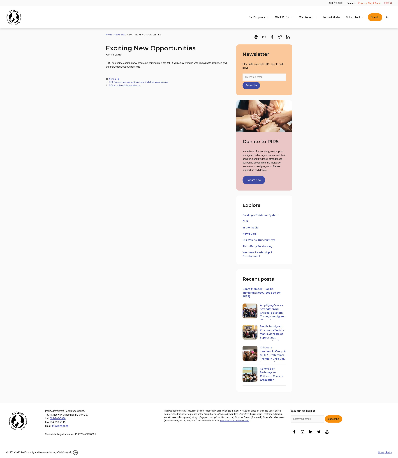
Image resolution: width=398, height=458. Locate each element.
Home (109, 34)
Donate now (254, 180)
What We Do (282, 17)
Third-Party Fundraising (257, 246)
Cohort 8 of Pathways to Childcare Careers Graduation (271, 374)
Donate (375, 17)
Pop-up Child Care (369, 3)
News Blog (120, 34)
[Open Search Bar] (387, 17)
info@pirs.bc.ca (60, 425)
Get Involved (353, 17)
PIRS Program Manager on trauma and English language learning (138, 82)
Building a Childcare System (260, 215)
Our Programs (257, 17)
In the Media (250, 227)
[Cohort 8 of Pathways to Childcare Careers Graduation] (250, 375)
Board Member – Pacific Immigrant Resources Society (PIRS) (261, 293)
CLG (245, 221)
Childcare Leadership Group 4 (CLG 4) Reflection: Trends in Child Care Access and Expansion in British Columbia (273, 354)
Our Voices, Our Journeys (259, 240)
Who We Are (306, 17)
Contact (351, 3)
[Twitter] (318, 432)
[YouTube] (327, 432)
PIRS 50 (388, 3)
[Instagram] (302, 432)
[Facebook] (294, 432)
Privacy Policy (385, 452)
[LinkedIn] (310, 432)
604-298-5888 (336, 3)
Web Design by (65, 452)
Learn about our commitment (234, 420)
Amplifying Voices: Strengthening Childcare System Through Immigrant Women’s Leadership (272, 312)
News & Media (331, 17)
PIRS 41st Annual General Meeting (124, 85)
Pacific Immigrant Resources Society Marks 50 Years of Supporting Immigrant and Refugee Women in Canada (272, 333)
